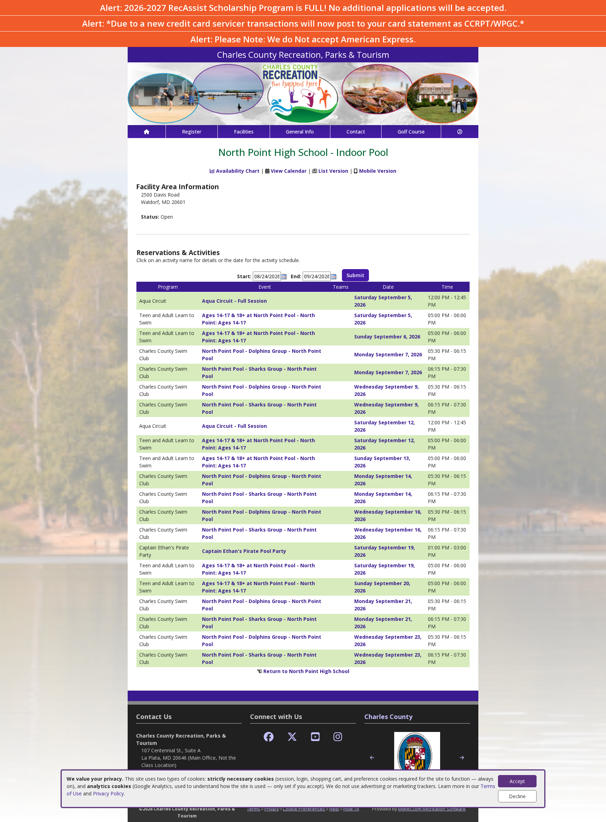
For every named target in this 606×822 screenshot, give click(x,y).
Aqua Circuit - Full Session (234, 300)
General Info (300, 131)
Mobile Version (377, 170)
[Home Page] (147, 131)
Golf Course (411, 131)
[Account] (459, 131)
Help (334, 809)
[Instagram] (338, 737)
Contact (355, 131)
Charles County (388, 716)
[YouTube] (315, 737)
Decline (517, 796)
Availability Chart (237, 170)
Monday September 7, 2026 (388, 354)
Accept (517, 781)
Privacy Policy (108, 793)
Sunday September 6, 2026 (387, 336)
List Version (333, 170)
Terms (253, 809)
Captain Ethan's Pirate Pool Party (244, 551)
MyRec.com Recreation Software (432, 809)
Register (191, 131)
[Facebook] (269, 737)
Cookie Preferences (304, 809)
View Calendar (289, 170)
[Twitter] (292, 737)
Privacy (271, 809)
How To (351, 809)
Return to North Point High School (306, 671)
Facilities (244, 131)
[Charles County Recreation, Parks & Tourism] (303, 93)
